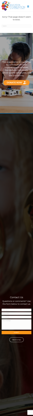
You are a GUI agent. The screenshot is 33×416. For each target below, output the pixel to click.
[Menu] (28, 6)
